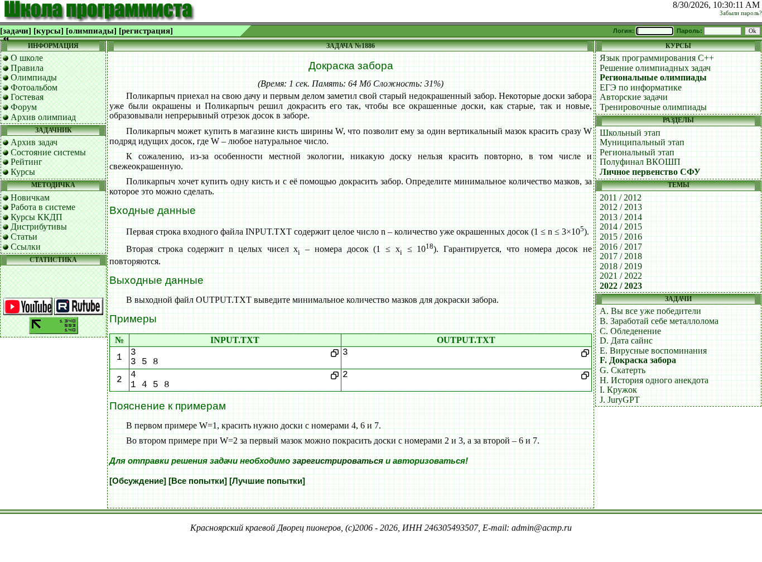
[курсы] (48, 30)
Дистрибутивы (39, 226)
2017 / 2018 (621, 256)
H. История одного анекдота (654, 380)
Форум (24, 107)
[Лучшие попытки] (267, 481)
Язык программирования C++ (657, 58)
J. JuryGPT (620, 399)
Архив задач (34, 142)
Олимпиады (34, 77)
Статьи (24, 236)
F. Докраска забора (638, 360)
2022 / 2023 (621, 285)
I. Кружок (618, 389)
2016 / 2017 (621, 246)
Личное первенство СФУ (650, 172)
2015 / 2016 (621, 236)
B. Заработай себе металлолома (659, 321)
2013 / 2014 (621, 217)
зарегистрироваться (337, 460)
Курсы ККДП (36, 217)
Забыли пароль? (741, 13)
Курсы (23, 172)
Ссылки (26, 246)
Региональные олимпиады (653, 77)
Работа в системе (43, 207)
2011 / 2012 (621, 197)
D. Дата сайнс (626, 340)
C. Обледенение (630, 331)
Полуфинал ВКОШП (640, 161)
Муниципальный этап (642, 142)
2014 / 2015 (621, 226)
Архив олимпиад (43, 117)
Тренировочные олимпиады (653, 107)
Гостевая (27, 97)
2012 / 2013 (621, 207)
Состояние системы (48, 152)
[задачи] (15, 30)
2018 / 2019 (621, 266)
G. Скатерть (622, 370)
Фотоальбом (34, 87)
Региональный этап (637, 152)
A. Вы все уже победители (650, 311)
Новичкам (30, 197)
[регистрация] (146, 30)
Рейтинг (26, 161)
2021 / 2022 (621, 275)
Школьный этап (630, 132)
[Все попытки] (197, 481)
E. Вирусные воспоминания (653, 350)
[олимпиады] (91, 30)
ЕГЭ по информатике (641, 87)
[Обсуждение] (137, 481)
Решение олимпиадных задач (655, 68)
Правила (27, 68)
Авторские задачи (634, 97)
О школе (27, 58)
